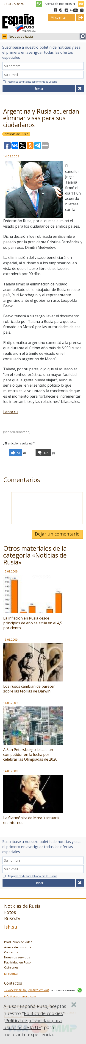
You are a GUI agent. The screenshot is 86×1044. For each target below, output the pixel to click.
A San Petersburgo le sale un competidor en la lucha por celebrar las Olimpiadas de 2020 (30, 754)
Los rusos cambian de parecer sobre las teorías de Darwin (29, 689)
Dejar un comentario (57, 534)
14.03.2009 (10, 703)
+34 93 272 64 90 (13, 4)
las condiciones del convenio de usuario (36, 81)
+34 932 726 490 (38, 990)
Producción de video (18, 942)
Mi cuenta (11, 973)
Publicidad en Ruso (17, 962)
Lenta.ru (10, 411)
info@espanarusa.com (20, 996)
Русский (81, 3)
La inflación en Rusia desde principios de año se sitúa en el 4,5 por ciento (32, 623)
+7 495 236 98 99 (15, 990)
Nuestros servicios (17, 957)
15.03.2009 (10, 571)
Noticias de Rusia (21, 36)
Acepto (32, 81)
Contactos (11, 952)
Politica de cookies (43, 1013)
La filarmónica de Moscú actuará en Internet (31, 820)
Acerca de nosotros (58, 4)
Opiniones (11, 967)
